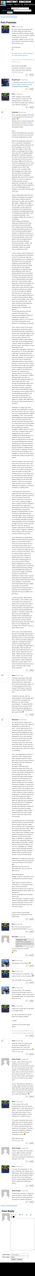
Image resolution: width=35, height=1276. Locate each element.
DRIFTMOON (29, 4)
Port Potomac (12, 17)
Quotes (31, 1215)
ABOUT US (18, 4)
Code (12, 1217)
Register (4, 10)
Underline (16, 1215)
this (14, 143)
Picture (20, 1215)
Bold (12, 1215)
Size (26, 1215)
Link (22, 1215)
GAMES (9, 4)
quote (31, 74)
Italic (14, 1215)
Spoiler (14, 1217)
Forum (3, 17)
